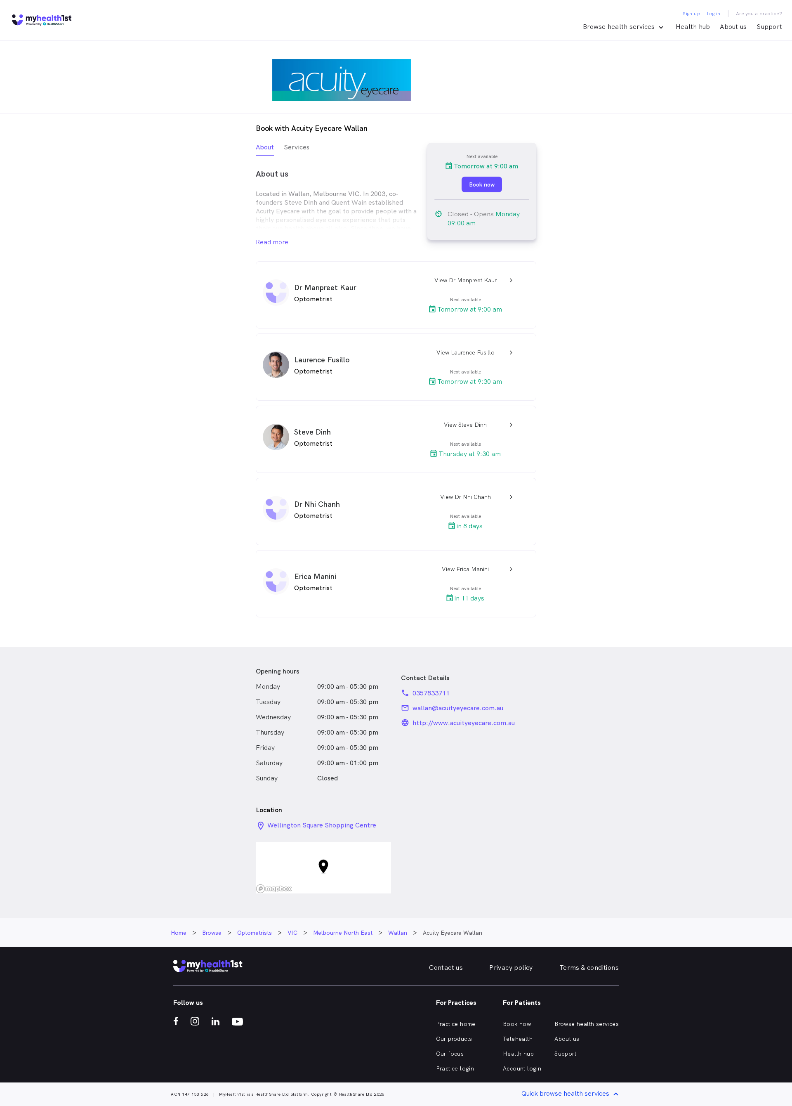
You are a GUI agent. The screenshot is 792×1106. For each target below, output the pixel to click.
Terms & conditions (589, 967)
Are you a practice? (759, 13)
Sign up (691, 13)
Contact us (446, 967)
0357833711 (431, 693)
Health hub (693, 26)
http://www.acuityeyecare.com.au (463, 722)
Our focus (450, 1053)
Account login (522, 1068)
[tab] (265, 149)
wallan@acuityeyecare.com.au (457, 708)
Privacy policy (511, 967)
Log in (713, 13)
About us (733, 26)
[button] (323, 868)
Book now (517, 1024)
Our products (454, 1038)
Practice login (455, 1068)
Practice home (456, 1024)
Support (769, 26)
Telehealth (518, 1038)
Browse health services (586, 1024)
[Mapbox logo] (274, 888)
